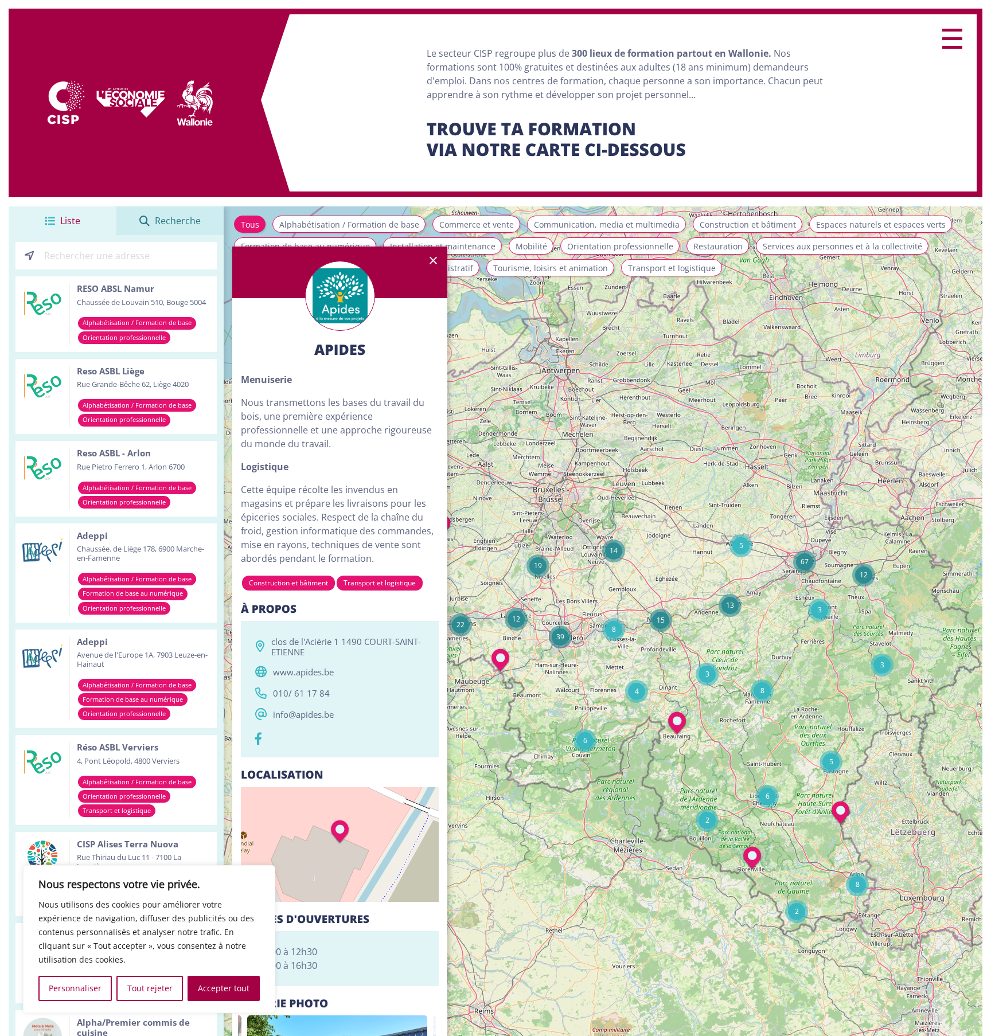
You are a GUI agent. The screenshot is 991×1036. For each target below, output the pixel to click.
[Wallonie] (194, 103)
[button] (882, 665)
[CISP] (65, 103)
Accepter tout (223, 988)
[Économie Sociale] (130, 103)
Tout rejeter (150, 988)
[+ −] (340, 844)
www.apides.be (303, 672)
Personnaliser (75, 988)
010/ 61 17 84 (301, 693)
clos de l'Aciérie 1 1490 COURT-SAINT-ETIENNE (346, 646)
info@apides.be (303, 714)
